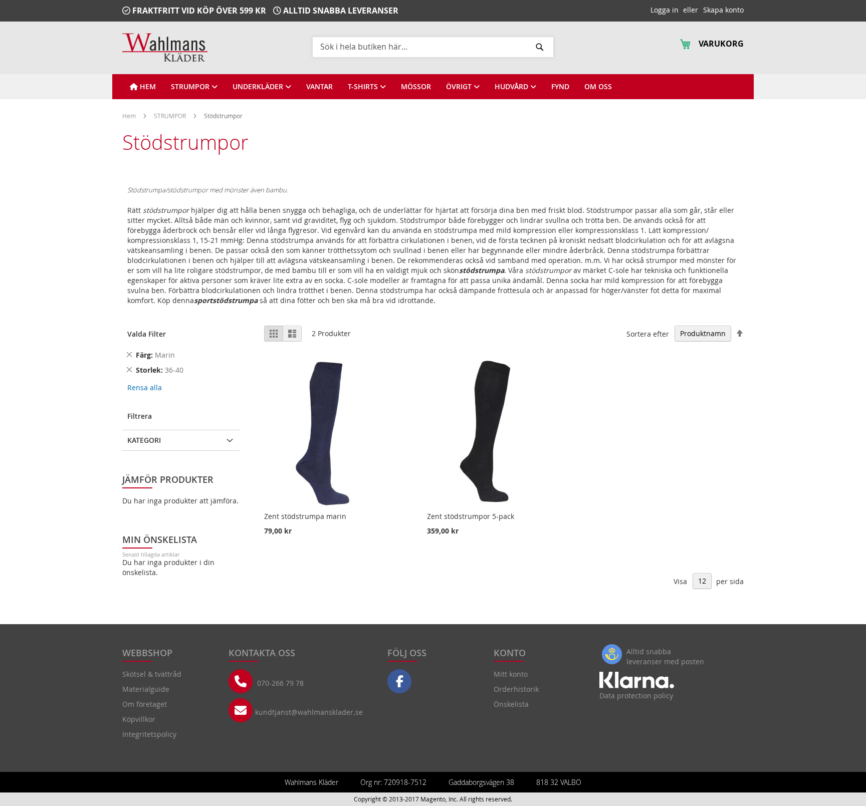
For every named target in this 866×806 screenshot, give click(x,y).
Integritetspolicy (149, 734)
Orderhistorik (516, 689)
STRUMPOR (170, 116)
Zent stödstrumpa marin (305, 516)
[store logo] (164, 47)
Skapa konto (723, 10)
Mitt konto (511, 674)
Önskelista (511, 704)
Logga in (665, 10)
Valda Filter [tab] (146, 334)
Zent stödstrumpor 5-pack (470, 516)
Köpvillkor (138, 719)
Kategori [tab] (144, 440)
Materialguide (145, 689)
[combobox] (433, 47)
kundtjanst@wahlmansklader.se (309, 712)
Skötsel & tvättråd (151, 674)
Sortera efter (647, 333)
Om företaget (144, 704)
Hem (129, 116)
